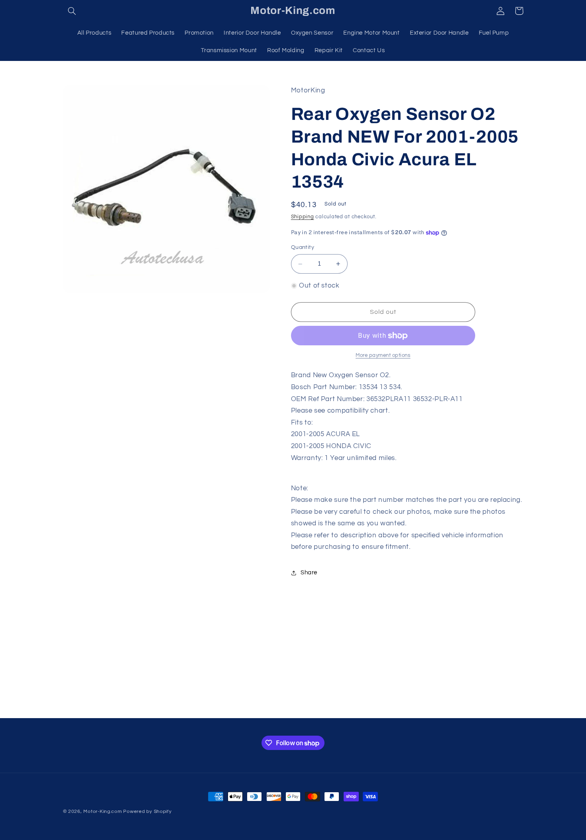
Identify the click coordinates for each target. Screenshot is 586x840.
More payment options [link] (383, 355)
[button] (72, 11)
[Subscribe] (359, 708)
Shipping (302, 216)
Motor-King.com (102, 811)
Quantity (302, 248)
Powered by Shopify (147, 811)
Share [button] (309, 573)
